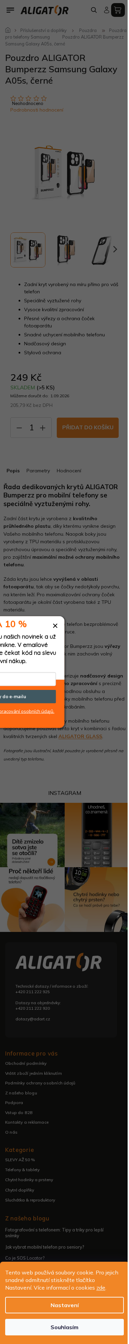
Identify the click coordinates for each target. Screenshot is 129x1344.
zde (100, 1287)
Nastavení (65, 1305)
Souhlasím (64, 1327)
